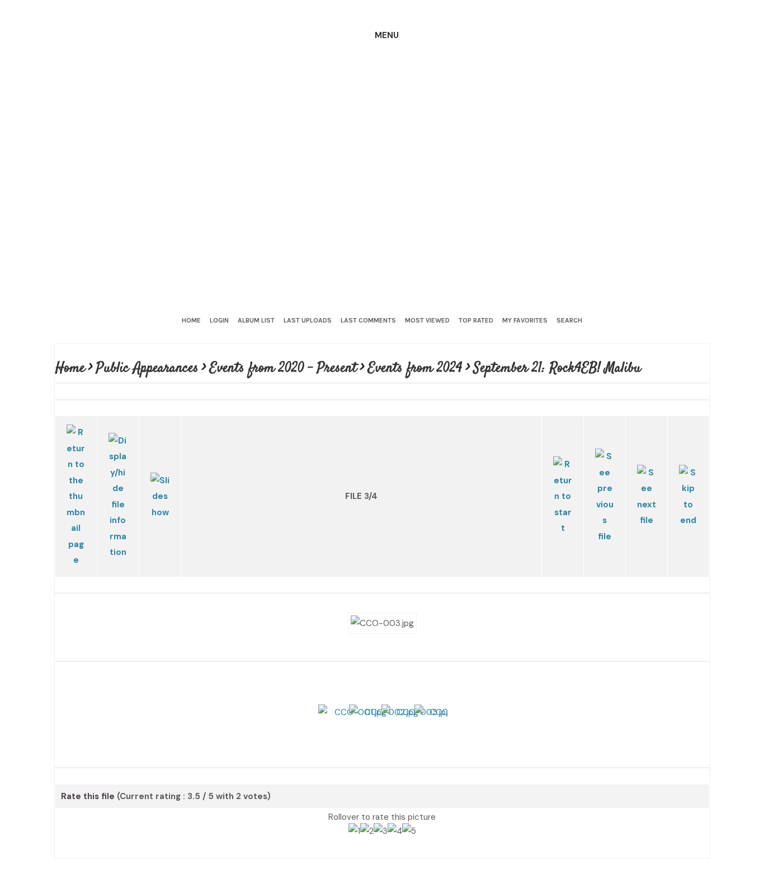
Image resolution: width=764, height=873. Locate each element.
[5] (409, 811)
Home (191, 320)
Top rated (476, 320)
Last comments (368, 320)
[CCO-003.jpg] (382, 586)
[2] (367, 811)
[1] (354, 811)
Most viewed (427, 320)
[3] (381, 811)
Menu (387, 35)
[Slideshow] (160, 479)
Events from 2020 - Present (284, 368)
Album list (256, 320)
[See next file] (646, 479)
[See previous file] (604, 479)
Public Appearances (148, 368)
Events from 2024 (416, 368)
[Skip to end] (688, 479)
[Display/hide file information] (118, 479)
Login (219, 320)
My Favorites (525, 320)
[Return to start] (563, 479)
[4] (395, 811)
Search (569, 320)
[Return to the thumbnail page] (76, 479)
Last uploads (308, 320)
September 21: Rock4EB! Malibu (559, 368)
